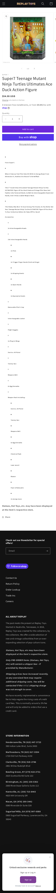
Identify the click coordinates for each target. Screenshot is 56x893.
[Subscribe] (47, 551)
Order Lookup (13, 589)
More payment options (28, 144)
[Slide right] (34, 68)
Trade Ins (10, 595)
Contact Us (11, 577)
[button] (4, 4)
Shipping (5, 100)
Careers (9, 601)
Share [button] (7, 517)
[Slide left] (22, 68)
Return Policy (13, 583)
